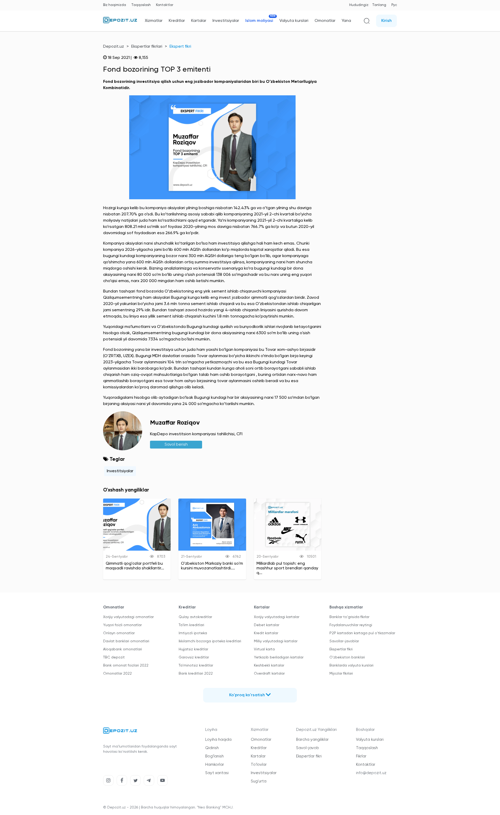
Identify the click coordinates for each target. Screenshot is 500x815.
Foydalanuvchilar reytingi (350, 625)
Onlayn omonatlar (119, 633)
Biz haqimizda (114, 5)
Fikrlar (361, 756)
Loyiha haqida (218, 740)
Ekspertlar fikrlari (146, 47)
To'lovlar (259, 765)
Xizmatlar (153, 21)
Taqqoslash (141, 5)
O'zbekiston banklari (347, 657)
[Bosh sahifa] (120, 22)
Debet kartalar (266, 625)
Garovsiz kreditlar (194, 657)
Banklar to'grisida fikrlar (349, 617)
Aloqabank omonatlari (122, 649)
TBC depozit (114, 657)
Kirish (386, 21)
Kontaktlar (164, 5)
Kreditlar (177, 21)
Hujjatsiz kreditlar (193, 649)
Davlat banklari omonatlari (126, 641)
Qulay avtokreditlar (195, 617)
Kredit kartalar (266, 633)
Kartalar (198, 21)
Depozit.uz (113, 47)
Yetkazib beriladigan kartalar (278, 657)
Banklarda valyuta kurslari (351, 665)
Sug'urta (258, 781)
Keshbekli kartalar (269, 665)
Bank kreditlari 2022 (196, 673)
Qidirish (212, 748)
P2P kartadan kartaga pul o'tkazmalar (362, 633)
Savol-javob (307, 748)
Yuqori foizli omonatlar (122, 625)
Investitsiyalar (226, 21)
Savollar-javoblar (344, 641)
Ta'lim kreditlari (191, 625)
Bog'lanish (214, 756)
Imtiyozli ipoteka (193, 633)
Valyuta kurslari (293, 21)
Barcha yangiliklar (312, 740)
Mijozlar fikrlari (341, 673)
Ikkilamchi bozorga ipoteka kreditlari (210, 641)
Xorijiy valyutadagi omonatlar (128, 617)
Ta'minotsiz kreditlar (196, 665)
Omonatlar (325, 21)
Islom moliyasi (259, 20)
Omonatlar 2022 (117, 673)
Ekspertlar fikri (341, 649)
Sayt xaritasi (217, 773)
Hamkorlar (214, 765)
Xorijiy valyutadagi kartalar (276, 617)
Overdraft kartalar (269, 673)
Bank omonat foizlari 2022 (125, 665)
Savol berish (176, 445)
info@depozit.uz (371, 773)
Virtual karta (264, 649)
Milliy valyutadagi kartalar (275, 641)
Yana (346, 21)
